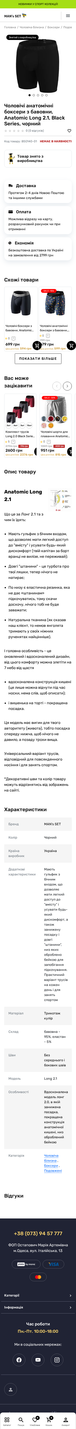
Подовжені (53, 1171)
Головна (10, 27)
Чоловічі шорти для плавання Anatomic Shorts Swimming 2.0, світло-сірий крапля (55, 434)
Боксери (54, 27)
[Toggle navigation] (66, 16)
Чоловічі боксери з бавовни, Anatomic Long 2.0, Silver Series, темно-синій (20, 328)
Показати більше (38, 359)
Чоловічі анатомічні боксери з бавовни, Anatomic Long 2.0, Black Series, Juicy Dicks (54, 328)
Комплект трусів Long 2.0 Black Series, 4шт (20, 434)
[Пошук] (21, 1419)
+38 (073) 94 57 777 (38, 1233)
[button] (29, 95)
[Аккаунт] (66, 1419)
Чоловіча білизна (32, 27)
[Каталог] (7, 1419)
